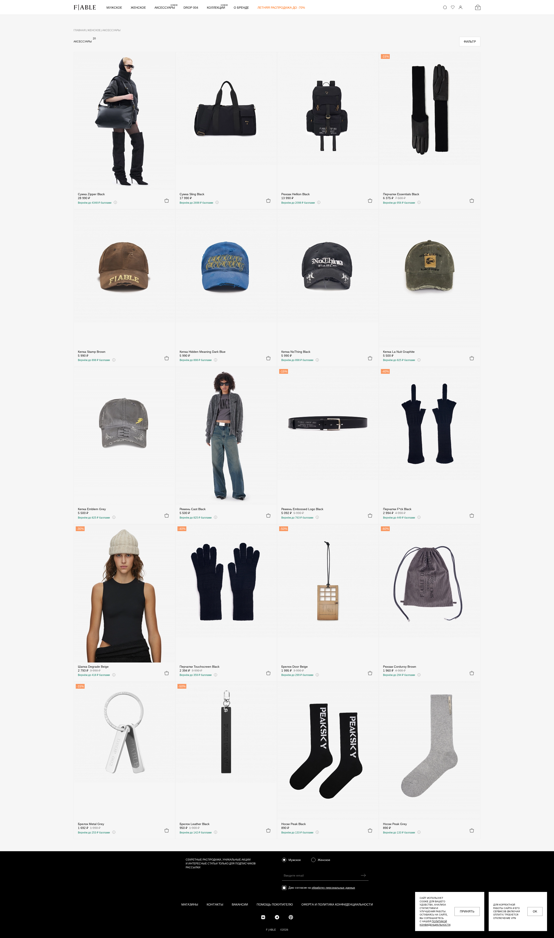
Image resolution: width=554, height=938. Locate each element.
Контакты (215, 904)
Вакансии (240, 904)
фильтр (470, 41)
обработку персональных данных (333, 887)
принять (467, 911)
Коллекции (217, 7)
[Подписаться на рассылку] (363, 875)
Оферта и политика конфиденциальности (337, 904)
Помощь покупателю (275, 904)
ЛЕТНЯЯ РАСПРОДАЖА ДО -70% (281, 7)
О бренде (241, 7)
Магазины (189, 904)
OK (535, 911)
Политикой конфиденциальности (435, 923)
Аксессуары (166, 7)
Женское (138, 7)
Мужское (114, 7)
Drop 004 (191, 7)
